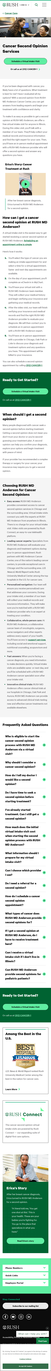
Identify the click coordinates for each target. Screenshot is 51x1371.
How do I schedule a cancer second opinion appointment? (22, 900)
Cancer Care (11, 13)
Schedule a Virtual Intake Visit (25, 61)
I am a (23, 4)
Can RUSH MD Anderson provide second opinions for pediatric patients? (23, 974)
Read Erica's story (25, 1240)
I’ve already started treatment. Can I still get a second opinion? (22, 814)
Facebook (5, 1316)
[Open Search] (36, 5)
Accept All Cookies (25, 1366)
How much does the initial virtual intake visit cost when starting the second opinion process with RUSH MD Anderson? (22, 835)
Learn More (11, 1089)
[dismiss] (47, 1342)
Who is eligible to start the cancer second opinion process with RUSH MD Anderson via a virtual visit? (22, 745)
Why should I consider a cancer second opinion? (20, 764)
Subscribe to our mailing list (26, 1305)
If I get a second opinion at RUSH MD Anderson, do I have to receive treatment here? (22, 937)
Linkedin (29, 1316)
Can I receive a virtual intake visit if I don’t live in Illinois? (22, 957)
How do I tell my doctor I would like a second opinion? (21, 779)
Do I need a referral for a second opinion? (20, 885)
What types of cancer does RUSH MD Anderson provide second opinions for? (23, 918)
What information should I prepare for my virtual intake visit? (22, 857)
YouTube (13, 1316)
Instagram (21, 1316)
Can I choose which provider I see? (23, 873)
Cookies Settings (25, 1359)
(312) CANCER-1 (34, 365)
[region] (25, 1357)
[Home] (11, 1328)
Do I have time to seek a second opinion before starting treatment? (20, 797)
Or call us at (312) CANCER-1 (24, 69)
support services (37, 639)
